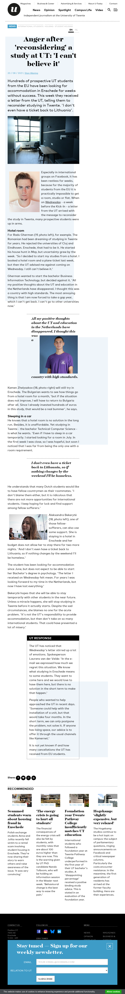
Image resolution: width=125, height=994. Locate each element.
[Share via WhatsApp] (28, 778)
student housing (64, 26)
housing (49, 26)
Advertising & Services (71, 3)
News (36, 10)
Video (99, 10)
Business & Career (45, 3)
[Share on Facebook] (18, 778)
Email (28, 962)
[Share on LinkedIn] (33, 778)
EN (71, 29)
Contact (113, 3)
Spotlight (64, 10)
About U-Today (95, 3)
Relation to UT (21, 970)
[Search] (115, 10)
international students (30, 26)
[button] (110, 946)
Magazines (25, 3)
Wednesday (53, 202)
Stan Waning (31, 73)
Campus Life (83, 10)
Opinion (49, 10)
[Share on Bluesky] (23, 778)
